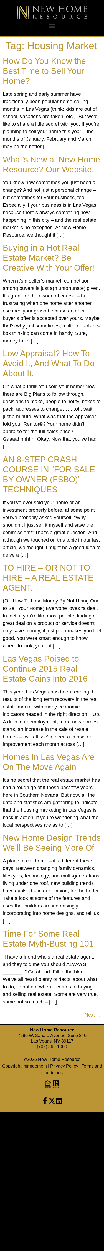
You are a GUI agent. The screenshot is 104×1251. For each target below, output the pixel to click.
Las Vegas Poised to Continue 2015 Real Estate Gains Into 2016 (45, 668)
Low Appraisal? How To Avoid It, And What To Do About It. (49, 363)
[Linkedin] (58, 1100)
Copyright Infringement (24, 1066)
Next (93, 1015)
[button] (52, 26)
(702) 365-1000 (52, 1046)
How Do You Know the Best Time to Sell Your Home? (44, 70)
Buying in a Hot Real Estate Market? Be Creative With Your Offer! (48, 257)
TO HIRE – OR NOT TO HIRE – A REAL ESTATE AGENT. (48, 577)
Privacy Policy (64, 1066)
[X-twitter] (52, 1100)
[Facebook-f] (45, 1100)
